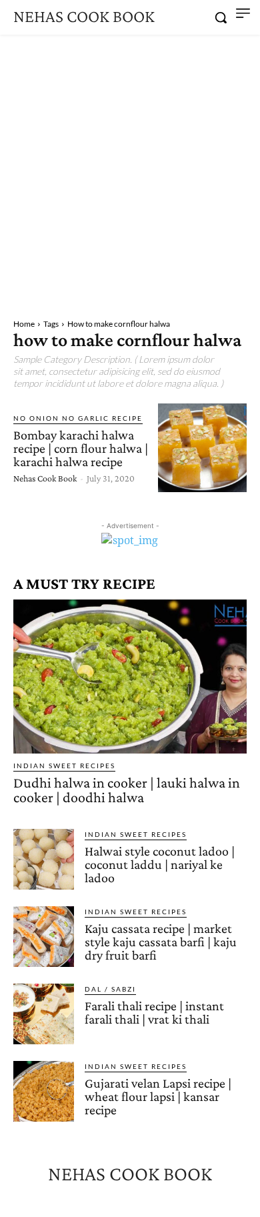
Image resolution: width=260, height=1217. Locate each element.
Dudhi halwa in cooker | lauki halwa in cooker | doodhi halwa (126, 790)
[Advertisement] (130, 171)
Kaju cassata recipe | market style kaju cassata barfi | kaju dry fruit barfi (161, 941)
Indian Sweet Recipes (64, 766)
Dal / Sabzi (110, 989)
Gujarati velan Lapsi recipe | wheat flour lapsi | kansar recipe (158, 1096)
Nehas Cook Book (45, 478)
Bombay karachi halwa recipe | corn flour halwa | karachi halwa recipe (80, 448)
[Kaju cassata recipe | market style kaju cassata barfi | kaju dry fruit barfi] (43, 936)
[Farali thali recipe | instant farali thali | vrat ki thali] (43, 1014)
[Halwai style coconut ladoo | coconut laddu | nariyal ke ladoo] (43, 859)
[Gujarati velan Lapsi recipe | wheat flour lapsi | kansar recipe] (43, 1091)
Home (24, 324)
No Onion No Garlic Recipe (78, 418)
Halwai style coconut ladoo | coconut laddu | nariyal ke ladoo (160, 864)
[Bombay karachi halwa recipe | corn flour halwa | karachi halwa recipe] (202, 447)
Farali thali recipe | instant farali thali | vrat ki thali (154, 1012)
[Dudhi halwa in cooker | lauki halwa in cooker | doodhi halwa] (130, 676)
